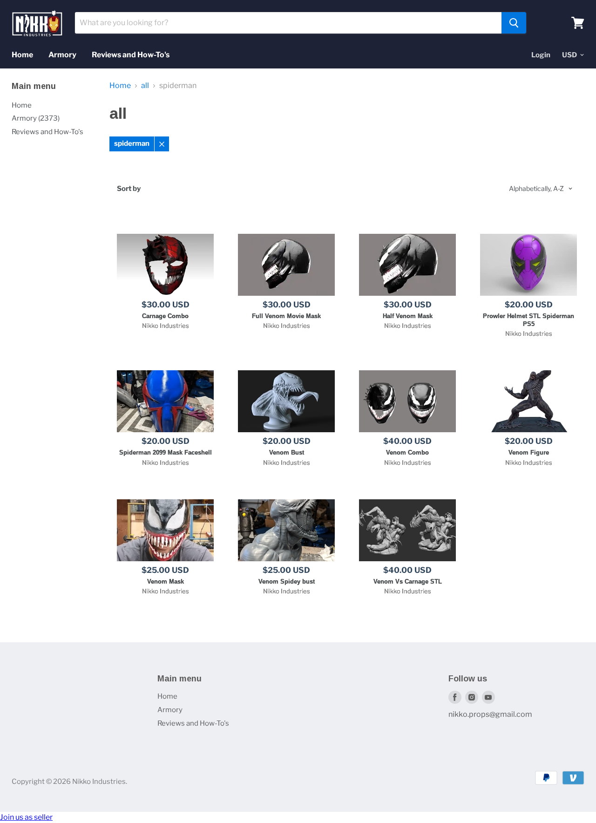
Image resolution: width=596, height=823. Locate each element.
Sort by (129, 189)
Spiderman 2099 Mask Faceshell (165, 452)
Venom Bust (286, 452)
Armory (62, 54)
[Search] (513, 23)
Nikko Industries (165, 325)
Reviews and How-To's (130, 54)
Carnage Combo (165, 316)
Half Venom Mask (408, 316)
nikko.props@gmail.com (490, 714)
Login (540, 55)
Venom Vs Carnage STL (407, 581)
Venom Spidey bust (286, 581)
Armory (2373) (36, 118)
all (145, 86)
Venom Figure (528, 452)
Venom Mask (165, 581)
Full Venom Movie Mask (286, 316)
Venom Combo (407, 452)
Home (22, 54)
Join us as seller (26, 817)
